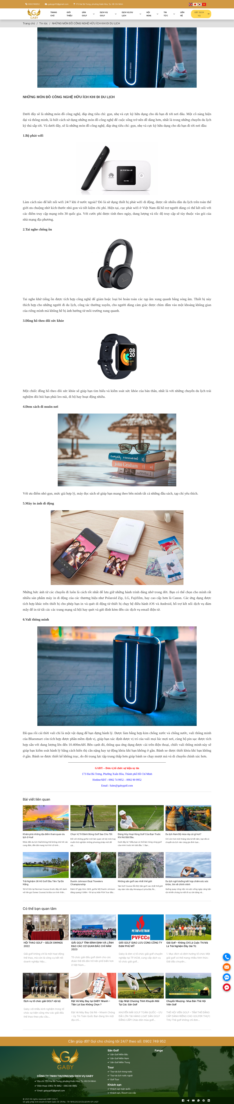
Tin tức (166, 14)
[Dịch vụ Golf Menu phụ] (116, 14)
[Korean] (200, 4)
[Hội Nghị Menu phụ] (157, 14)
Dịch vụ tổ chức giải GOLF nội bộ (42, 1001)
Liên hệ (182, 14)
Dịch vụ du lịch (127, 14)
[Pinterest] (203, 1100)
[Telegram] (188, 1100)
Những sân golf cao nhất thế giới (135, 881)
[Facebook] (183, 1100)
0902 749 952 (154, 1041)
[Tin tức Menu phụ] (174, 14)
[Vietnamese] (204, 4)
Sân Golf (84, 14)
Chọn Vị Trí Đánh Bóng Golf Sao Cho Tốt (91, 834)
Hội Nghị (148, 14)
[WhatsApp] (198, 1100)
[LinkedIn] (208, 1100)
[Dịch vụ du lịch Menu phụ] (140, 14)
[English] (191, 4)
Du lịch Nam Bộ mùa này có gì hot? (183, 834)
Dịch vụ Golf (104, 14)
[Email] (193, 1100)
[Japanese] (195, 4)
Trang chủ (53, 14)
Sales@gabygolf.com (121, 785)
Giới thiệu (69, 14)
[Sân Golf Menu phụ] (94, 14)
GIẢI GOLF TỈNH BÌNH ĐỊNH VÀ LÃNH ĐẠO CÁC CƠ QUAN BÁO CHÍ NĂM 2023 (92, 946)
